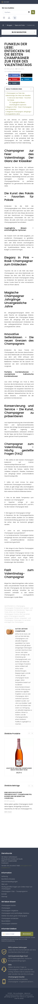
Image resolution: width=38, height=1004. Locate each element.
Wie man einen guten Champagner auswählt (17, 615)
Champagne (20, 606)
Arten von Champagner (17, 612)
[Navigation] (4, 17)
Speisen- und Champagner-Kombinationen (18, 609)
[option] (19, 757)
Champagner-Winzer (11, 618)
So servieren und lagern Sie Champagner (17, 621)
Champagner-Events (11, 614)
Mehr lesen (8, 812)
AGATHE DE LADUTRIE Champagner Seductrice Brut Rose (19, 769)
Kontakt (6, 2)
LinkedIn (27, 79)
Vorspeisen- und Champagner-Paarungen (17, 619)
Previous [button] (29, 733)
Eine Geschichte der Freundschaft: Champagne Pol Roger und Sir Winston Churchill (18, 795)
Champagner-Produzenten (13, 608)
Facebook (15, 75)
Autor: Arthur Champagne (21, 630)
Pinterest (14, 79)
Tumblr (14, 83)
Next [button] (32, 733)
